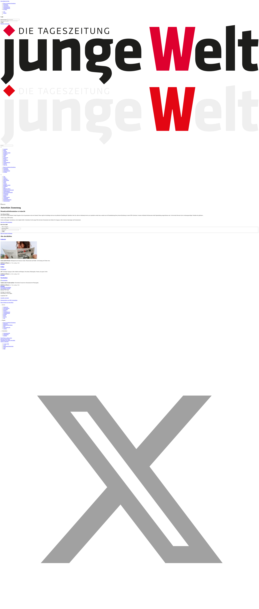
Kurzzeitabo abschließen (6, 287)
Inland (4, 150)
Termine (5, 163)
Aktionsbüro (6, 5)
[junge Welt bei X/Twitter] (129, 607)
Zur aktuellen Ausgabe (5, 288)
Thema (4, 155)
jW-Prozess (5, 4)
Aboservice (5, 307)
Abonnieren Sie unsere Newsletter (8, 340)
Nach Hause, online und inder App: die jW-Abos (6, 338)
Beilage (4, 158)
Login (2, 22)
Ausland (5, 151)
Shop (4, 326)
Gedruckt (3, 239)
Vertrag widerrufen (5, 341)
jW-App (5, 316)
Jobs (4, 318)
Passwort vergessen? (5, 23)
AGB (4, 347)
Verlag (4, 161)
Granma (5, 328)
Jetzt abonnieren (6, 222)
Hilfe (4, 348)
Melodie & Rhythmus (7, 325)
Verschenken (4, 277)
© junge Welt (6, 343)
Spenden (5, 335)
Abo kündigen (6, 308)
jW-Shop (5, 9)
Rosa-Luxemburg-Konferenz (9, 3)
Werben (5, 310)
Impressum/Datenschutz (8, 346)
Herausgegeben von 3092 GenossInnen (9, 300)
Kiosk (4, 315)
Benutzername (4, 19)
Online (2, 266)
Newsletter (5, 309)
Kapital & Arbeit (6, 152)
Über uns (5, 164)
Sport (4, 156)
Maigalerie (5, 323)
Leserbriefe (5, 160)
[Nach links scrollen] (1, 174)
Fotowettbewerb (6, 327)
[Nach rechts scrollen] (1, 203)
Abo (4, 11)
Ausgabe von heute (5, 298)
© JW (4, 345)
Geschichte (5, 157)
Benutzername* (5, 228)
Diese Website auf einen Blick (7, 302)
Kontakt (5, 314)
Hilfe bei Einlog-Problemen (6, 233)
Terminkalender (6, 313)
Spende (4, 13)
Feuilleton (5, 154)
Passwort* (4, 229)
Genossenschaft (6, 7)
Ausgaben (5, 149)
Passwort (2, 21)
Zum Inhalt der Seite (5, 1)
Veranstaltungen (6, 8)
